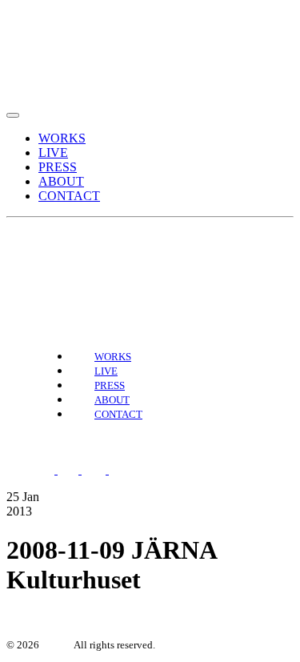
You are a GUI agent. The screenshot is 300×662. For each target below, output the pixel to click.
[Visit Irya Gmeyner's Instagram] (71, 260)
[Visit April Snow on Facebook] (46, 260)
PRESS (57, 167)
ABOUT (61, 181)
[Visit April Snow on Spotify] (20, 260)
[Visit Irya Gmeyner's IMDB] (129, 469)
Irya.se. (57, 645)
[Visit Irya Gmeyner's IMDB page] (105, 260)
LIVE (53, 152)
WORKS (62, 138)
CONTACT (69, 196)
